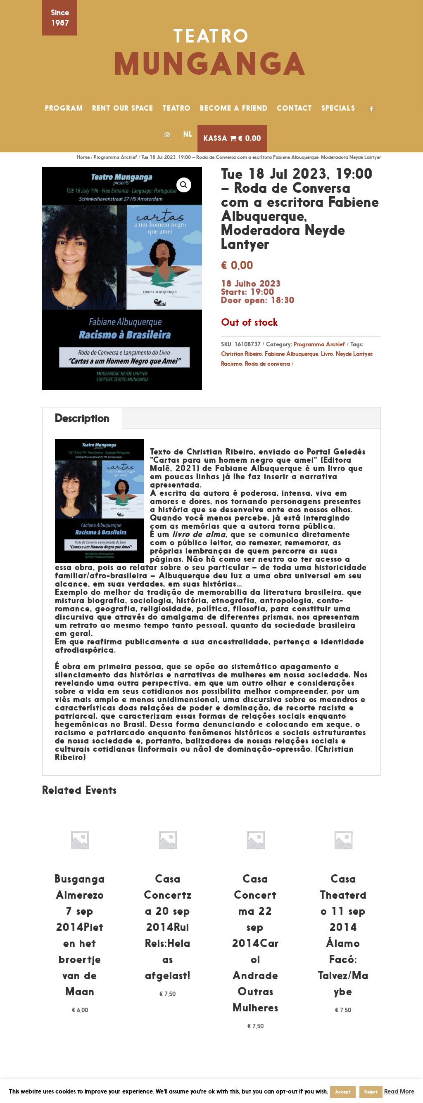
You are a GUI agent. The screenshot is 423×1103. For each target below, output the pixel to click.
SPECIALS (338, 108)
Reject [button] (371, 1092)
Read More (399, 1091)
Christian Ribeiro (241, 353)
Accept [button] (343, 1092)
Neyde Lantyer (354, 353)
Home (83, 157)
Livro (327, 353)
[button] (183, 185)
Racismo (231, 363)
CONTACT (294, 108)
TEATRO (176, 108)
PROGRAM (64, 108)
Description (82, 418)
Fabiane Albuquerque (291, 353)
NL (188, 134)
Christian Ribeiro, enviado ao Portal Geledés (276, 452)
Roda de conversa (267, 363)
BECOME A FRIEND (234, 108)
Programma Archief (115, 157)
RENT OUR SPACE (122, 108)
